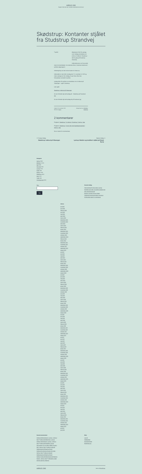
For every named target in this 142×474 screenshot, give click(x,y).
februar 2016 (63, 369)
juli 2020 (62, 274)
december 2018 (64, 305)
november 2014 (64, 397)
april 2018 (62, 320)
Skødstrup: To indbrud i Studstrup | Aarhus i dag (72, 122)
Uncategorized (40, 180)
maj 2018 (62, 318)
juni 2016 (62, 362)
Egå (37, 164)
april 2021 (62, 257)
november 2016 (64, 352)
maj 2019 (62, 295)
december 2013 (64, 418)
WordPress (102, 468)
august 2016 (63, 358)
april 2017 (62, 343)
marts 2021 (63, 259)
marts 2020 (63, 282)
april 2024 (62, 223)
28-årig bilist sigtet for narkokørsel (92, 197)
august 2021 (63, 250)
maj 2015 (62, 386)
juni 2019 (62, 293)
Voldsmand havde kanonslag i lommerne (93, 195)
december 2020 (64, 265)
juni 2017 (62, 339)
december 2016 (64, 350)
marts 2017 (63, 344)
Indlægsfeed (87, 439)
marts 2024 (63, 225)
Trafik (38, 178)
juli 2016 (62, 360)
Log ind (86, 437)
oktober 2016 (63, 354)
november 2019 (64, 290)
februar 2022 (63, 238)
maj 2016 (62, 363)
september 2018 (64, 310)
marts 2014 (63, 413)
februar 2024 (63, 227)
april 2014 (62, 411)
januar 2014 (63, 416)
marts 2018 (63, 322)
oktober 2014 (63, 399)
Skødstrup (86, 109)
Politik (38, 170)
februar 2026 (63, 210)
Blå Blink (86, 108)
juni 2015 (62, 384)
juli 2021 (62, 252)
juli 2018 (62, 314)
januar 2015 (63, 394)
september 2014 (64, 401)
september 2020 (64, 271)
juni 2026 (62, 208)
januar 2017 (63, 348)
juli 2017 (62, 337)
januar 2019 (63, 303)
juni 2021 (62, 254)
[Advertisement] (71, 21)
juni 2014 (62, 407)
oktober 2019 (63, 291)
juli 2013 (62, 428)
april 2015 (62, 388)
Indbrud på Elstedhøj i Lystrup (47, 443)
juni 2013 (62, 430)
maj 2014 (62, 409)
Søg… (38, 185)
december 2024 (64, 219)
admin (60, 109)
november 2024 (64, 221)
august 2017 (63, 335)
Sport (38, 176)
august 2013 (63, 426)
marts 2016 (63, 367)
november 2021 (64, 244)
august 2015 (63, 380)
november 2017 (64, 329)
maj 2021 (62, 255)
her (55, 96)
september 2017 (64, 333)
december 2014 (64, 396)
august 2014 (63, 403)
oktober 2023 (63, 235)
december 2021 (64, 242)
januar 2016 (63, 371)
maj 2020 (62, 278)
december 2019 (64, 288)
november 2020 (64, 267)
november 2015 (64, 375)
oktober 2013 (63, 422)
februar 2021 (63, 261)
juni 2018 (62, 316)
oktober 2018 (63, 308)
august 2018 (63, 312)
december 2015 (64, 373)
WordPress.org (87, 443)
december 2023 (64, 231)
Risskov (38, 172)
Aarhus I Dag (71, 5)
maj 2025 (62, 214)
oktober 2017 (63, 331)
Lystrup (38, 168)
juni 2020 (62, 276)
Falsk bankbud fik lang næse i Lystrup (93, 187)
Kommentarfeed (88, 441)
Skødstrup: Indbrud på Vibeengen (63, 90)
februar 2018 (63, 324)
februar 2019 (63, 301)
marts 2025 (63, 218)
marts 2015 (63, 390)
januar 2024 (63, 229)
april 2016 (62, 365)
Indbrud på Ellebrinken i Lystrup (47, 439)
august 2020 (63, 273)
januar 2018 (63, 326)
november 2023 (64, 233)
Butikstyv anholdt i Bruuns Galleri (92, 193)
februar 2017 (63, 346)
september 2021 (64, 248)
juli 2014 (62, 405)
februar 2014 (63, 415)
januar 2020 (63, 286)
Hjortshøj (39, 166)
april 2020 (62, 280)
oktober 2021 (63, 246)
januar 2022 (63, 240)
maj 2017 (62, 341)
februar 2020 (63, 284)
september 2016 (64, 356)
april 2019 (62, 297)
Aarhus (38, 161)
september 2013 (64, 424)
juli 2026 (62, 206)
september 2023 (64, 236)
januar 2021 (63, 263)
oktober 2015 (63, 377)
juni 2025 (62, 212)
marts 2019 (63, 299)
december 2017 (64, 327)
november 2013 (64, 420)
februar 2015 (63, 392)
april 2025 (62, 216)
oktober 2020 (63, 269)
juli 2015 (62, 382)
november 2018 (64, 307)
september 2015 (64, 379)
